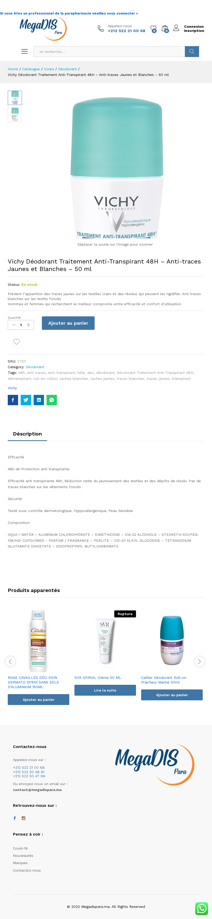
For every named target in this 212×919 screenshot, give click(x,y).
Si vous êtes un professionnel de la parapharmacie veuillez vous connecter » (69, 13)
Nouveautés (23, 855)
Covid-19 (20, 848)
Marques (20, 863)
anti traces (36, 373)
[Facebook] (14, 818)
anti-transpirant (61, 373)
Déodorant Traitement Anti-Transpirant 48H (155, 373)
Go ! (192, 51)
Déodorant (35, 367)
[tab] (27, 436)
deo (90, 373)
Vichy (12, 388)
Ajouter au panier (68, 323)
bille (81, 373)
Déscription (27, 433)
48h (21, 373)
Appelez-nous (120, 26)
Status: (14, 284)
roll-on (39, 378)
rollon (52, 378)
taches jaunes (102, 378)
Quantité (14, 317)
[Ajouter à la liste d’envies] (17, 342)
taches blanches (74, 378)
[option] (38, 661)
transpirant (181, 378)
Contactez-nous (27, 870)
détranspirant (19, 378)
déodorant (105, 373)
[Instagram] (23, 818)
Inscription (194, 31)
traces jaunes (158, 378)
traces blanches (130, 378)
